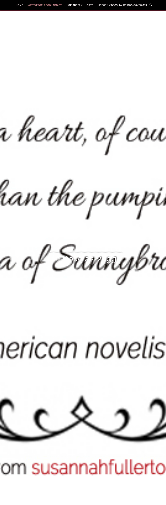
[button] (150, 4)
